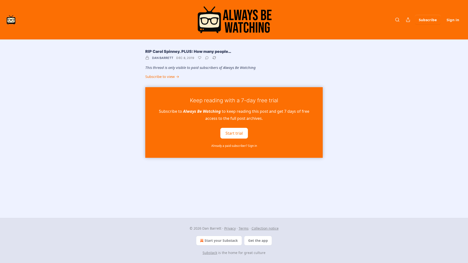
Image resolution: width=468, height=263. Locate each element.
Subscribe (428, 19)
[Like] (199, 58)
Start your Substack (221, 240)
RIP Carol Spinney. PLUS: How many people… (188, 51)
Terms (244, 228)
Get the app (258, 240)
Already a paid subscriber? (234, 146)
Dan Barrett (162, 58)
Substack (210, 252)
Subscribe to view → (162, 76)
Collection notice (265, 228)
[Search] (397, 20)
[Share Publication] (408, 20)
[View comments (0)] (207, 58)
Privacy (230, 228)
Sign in (453, 19)
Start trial (234, 133)
